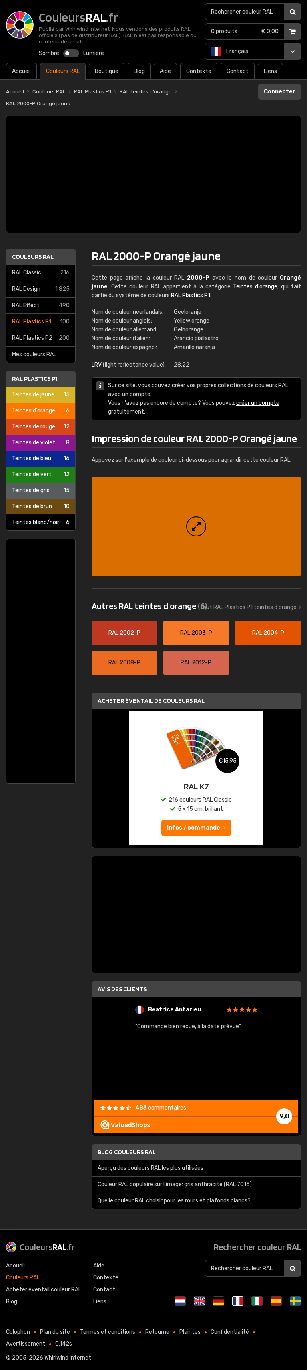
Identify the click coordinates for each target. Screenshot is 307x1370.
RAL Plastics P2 (41, 338)
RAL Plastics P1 (41, 321)
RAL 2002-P (124, 632)
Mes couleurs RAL (34, 354)
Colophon (18, 1332)
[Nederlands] (180, 1301)
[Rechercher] (292, 11)
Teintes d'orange (41, 410)
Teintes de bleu (41, 458)
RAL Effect (41, 305)
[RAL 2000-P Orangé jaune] (196, 526)
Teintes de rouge (41, 426)
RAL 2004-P (268, 632)
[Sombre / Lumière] (71, 53)
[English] (199, 1301)
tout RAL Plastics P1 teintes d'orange (248, 607)
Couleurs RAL (33, 256)
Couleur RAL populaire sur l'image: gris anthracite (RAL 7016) (175, 1184)
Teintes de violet (41, 442)
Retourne (157, 1332)
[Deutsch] (218, 1301)
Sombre (49, 53)
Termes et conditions (107, 1332)
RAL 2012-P (196, 662)
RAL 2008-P (124, 662)
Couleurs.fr (47, 1247)
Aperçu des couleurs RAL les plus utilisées (150, 1168)
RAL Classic (41, 272)
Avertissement (25, 1343)
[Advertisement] (153, 174)
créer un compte (257, 403)
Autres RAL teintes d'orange (149, 606)
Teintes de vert (41, 474)
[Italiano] (257, 1301)
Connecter (279, 91)
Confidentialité (230, 1332)
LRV (97, 364)
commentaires (160, 1107)
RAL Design (41, 289)
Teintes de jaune (41, 394)
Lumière (93, 53)
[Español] (276, 1301)
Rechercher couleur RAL (257, 1247)
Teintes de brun (41, 506)
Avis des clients (122, 989)
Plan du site (55, 1332)
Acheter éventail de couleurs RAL (151, 700)
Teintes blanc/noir (41, 522)
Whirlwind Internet (67, 1357)
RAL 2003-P (196, 632)
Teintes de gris (41, 490)
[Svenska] (295, 1301)
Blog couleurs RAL (126, 1152)
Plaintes (190, 1332)
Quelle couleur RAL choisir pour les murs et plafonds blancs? (174, 1200)
